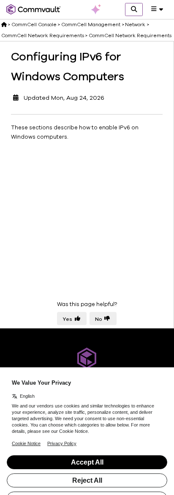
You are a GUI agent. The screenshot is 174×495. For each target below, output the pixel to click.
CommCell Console (34, 24)
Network (135, 24)
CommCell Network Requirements (42, 35)
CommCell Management (90, 24)
